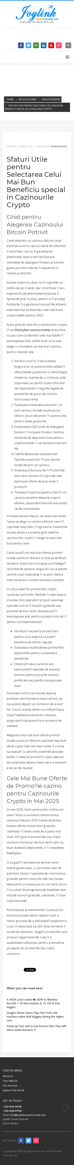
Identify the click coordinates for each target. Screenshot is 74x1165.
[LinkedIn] (43, 45)
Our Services (10, 1085)
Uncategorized (58, 146)
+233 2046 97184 (53, 36)
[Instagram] (59, 45)
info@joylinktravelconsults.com (28, 1115)
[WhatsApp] (36, 45)
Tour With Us (10, 1080)
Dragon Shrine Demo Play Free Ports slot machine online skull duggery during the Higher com (35, 1016)
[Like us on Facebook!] (21, 1140)
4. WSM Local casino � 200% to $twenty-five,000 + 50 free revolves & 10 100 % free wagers (33, 1003)
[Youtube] (51, 45)
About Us (8, 1076)
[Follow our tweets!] (28, 1140)
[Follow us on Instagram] (36, 1140)
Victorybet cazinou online (32, 330)
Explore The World (13, 1090)
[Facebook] (21, 45)
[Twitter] (28, 45)
